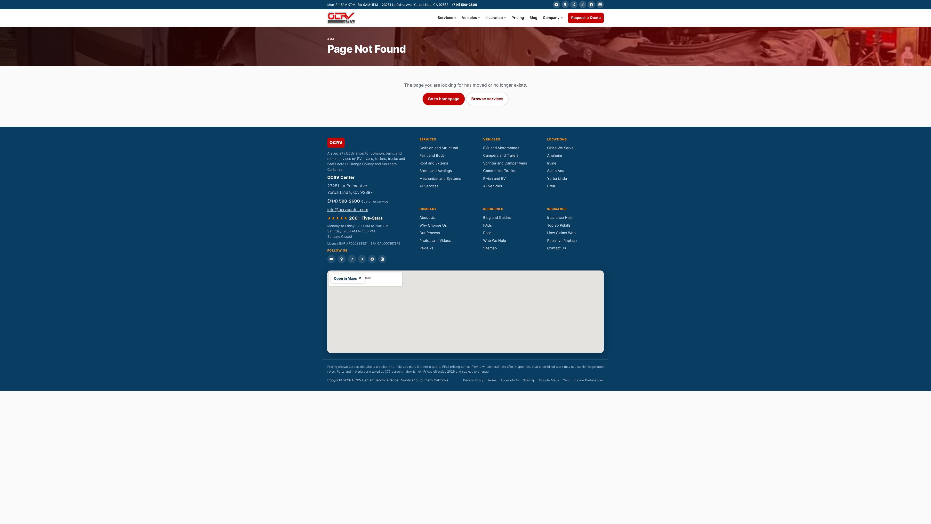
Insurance (494, 18)
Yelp (566, 380)
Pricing (518, 18)
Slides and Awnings (435, 171)
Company (551, 18)
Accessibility (509, 380)
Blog (533, 18)
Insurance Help (560, 217)
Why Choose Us (433, 225)
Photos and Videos (435, 240)
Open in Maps (348, 278)
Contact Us (556, 248)
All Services (429, 186)
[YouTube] (556, 4)
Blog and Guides (497, 217)
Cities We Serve (560, 148)
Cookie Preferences (588, 380)
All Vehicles (492, 186)
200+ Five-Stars (366, 218)
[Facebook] (591, 4)
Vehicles (469, 18)
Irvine (551, 163)
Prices (488, 233)
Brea (551, 186)
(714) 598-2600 (464, 5)
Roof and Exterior (433, 163)
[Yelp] (574, 4)
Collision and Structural (438, 148)
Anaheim (554, 155)
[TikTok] (582, 4)
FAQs (487, 225)
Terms (492, 380)
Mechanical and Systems (440, 178)
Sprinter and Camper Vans (505, 163)
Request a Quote (586, 18)
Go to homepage (443, 98)
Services (445, 18)
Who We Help (494, 240)
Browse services (487, 98)
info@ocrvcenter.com (347, 209)
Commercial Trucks (499, 171)
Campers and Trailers (501, 155)
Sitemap (490, 248)
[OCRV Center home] (341, 18)
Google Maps (549, 380)
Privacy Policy (473, 380)
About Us (427, 217)
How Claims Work (562, 233)
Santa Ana (555, 171)
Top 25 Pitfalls (558, 225)
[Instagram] (600, 4)
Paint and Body (432, 155)
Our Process (429, 233)
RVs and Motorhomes (501, 148)
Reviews (426, 248)
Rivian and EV (494, 178)
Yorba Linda (557, 178)
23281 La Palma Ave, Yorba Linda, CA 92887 (415, 5)
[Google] (565, 4)
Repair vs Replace (562, 240)
